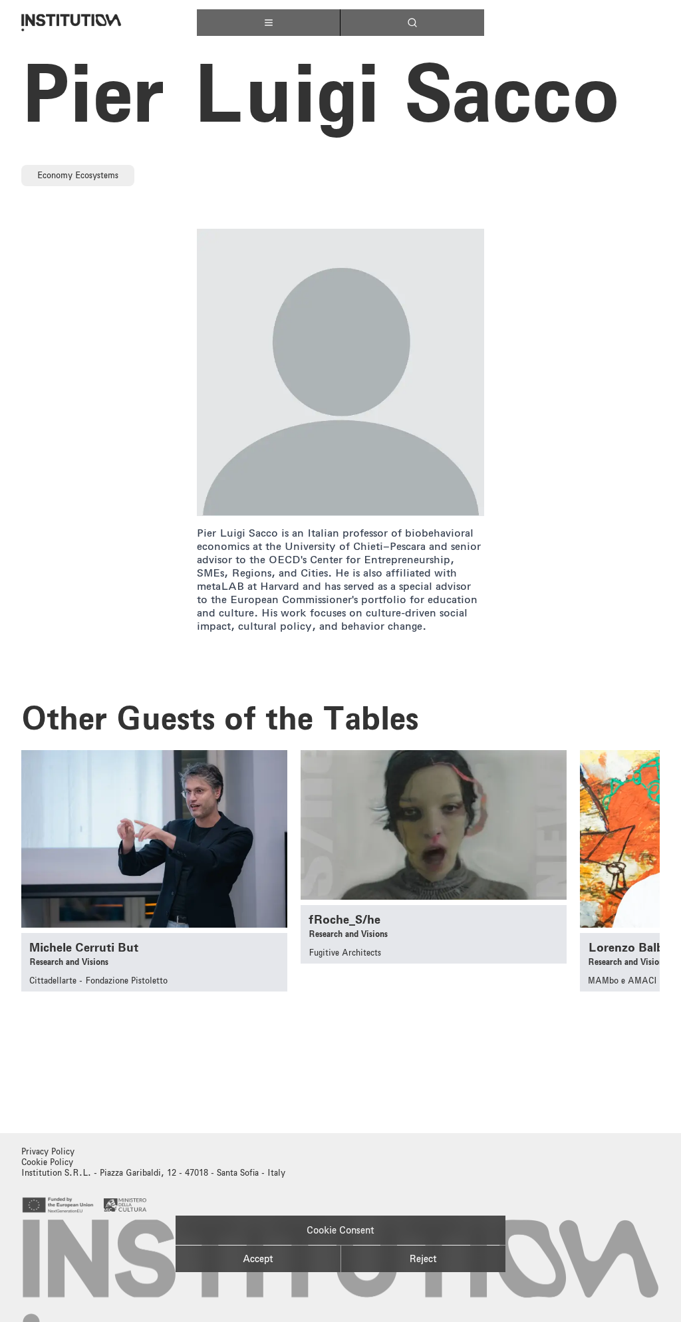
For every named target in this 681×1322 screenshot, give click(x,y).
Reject (423, 1259)
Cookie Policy (47, 1162)
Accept (258, 1259)
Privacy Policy (47, 1151)
